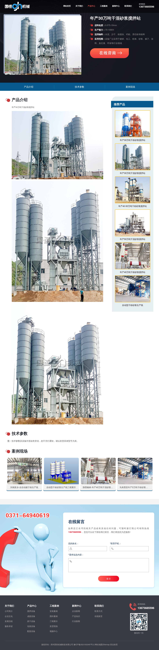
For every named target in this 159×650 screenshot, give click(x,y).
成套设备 (31, 616)
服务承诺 (9, 626)
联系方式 (98, 611)
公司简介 (9, 611)
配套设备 (31, 631)
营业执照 (114, 644)
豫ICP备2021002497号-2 (84, 644)
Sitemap (106, 644)
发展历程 (9, 621)
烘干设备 (31, 621)
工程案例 (103, 6)
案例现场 (130, 86)
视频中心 (54, 631)
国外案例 (54, 616)
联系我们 (128, 6)
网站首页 (67, 6)
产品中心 (91, 6)
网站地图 (98, 644)
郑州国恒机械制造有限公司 (62, 644)
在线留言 (98, 616)
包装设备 (31, 626)
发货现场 (54, 626)
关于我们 (79, 6)
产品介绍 (28, 86)
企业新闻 (76, 611)
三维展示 (54, 621)
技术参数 (79, 86)
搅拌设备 (31, 611)
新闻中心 (116, 6)
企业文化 (9, 616)
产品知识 (76, 616)
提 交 (109, 578)
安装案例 (54, 611)
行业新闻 (76, 621)
